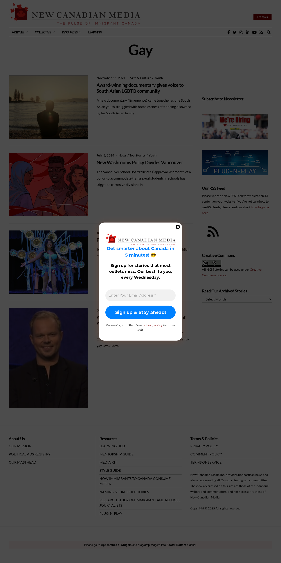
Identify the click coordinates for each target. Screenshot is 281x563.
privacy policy (152, 325)
